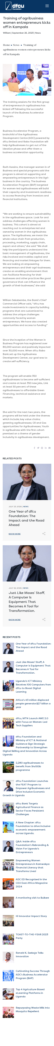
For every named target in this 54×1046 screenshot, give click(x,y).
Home (6, 44)
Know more (15, 534)
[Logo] (15, 5)
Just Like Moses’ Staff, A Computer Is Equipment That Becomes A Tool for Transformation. (27, 602)
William (6, 33)
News (38, 33)
